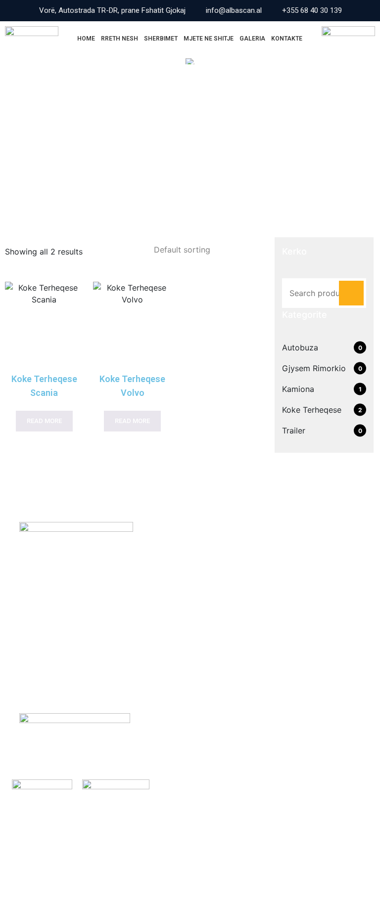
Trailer (293, 430)
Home (86, 38)
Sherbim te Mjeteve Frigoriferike (266, 559)
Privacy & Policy (328, 860)
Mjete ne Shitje (209, 38)
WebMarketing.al (59, 871)
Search (351, 293)
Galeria (252, 38)
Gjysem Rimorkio (314, 368)
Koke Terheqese (311, 410)
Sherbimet (161, 38)
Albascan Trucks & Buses (93, 860)
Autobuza (300, 347)
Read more (44, 421)
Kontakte (286, 38)
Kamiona (298, 389)
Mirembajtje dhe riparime (251, 578)
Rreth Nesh (119, 38)
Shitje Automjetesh (242, 597)
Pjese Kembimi (230, 617)
